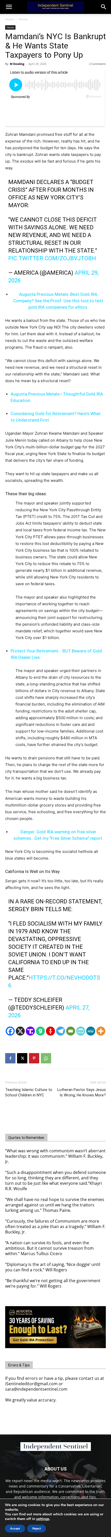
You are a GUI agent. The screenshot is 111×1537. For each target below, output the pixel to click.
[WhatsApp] (46, 1058)
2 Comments (97, 64)
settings (42, 1519)
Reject (36, 1528)
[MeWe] (90, 1031)
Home (9, 19)
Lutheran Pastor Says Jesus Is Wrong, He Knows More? (81, 1092)
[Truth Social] (30, 1031)
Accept (15, 1528)
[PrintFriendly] (80, 1031)
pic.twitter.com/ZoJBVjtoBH (52, 258)
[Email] (70, 1031)
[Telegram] (60, 1031)
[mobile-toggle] (9, 7)
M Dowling (17, 64)
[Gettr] (50, 1031)
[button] (104, 7)
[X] (20, 1031)
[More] (100, 1031)
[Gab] (40, 1031)
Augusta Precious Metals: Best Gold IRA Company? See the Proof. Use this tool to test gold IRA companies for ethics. (58, 301)
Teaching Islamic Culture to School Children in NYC (28, 1092)
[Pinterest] (34, 1058)
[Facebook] (10, 1031)
